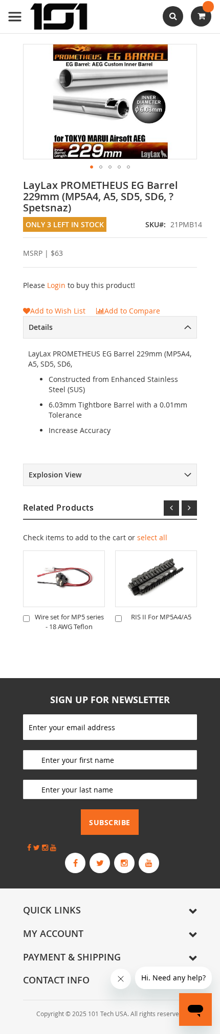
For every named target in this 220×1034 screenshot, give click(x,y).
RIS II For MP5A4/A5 (161, 616)
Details (41, 327)
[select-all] (152, 538)
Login (56, 285)
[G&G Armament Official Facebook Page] (75, 863)
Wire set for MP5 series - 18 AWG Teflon (69, 621)
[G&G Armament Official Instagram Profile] (124, 863)
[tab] (110, 327)
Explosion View (55, 474)
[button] (91, 167)
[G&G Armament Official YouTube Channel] (149, 863)
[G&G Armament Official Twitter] (100, 863)
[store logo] (49, 16)
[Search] (173, 16)
